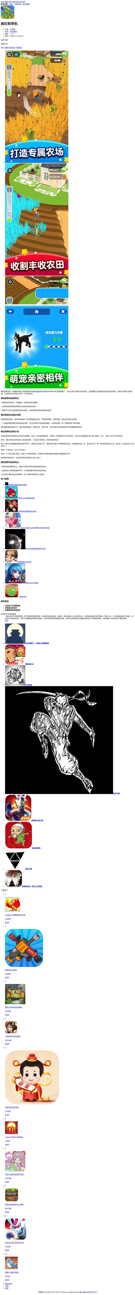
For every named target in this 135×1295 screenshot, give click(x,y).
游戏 (6, 2)
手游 (6, 1286)
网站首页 (8, 1284)
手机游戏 (17, 4)
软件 (17, 2)
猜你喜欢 (11, 48)
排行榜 (22, 2)
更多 (6, 621)
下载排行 (19, 48)
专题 (14, 2)
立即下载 (4, 40)
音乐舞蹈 (26, 4)
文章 (10, 2)
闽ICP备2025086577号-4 (88, 1292)
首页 (2, 2)
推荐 (6, 48)
